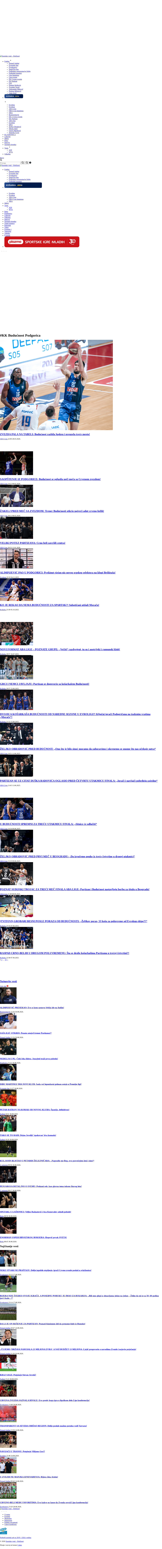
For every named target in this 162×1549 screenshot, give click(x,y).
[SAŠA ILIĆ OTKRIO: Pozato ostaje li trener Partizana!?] (8, 1029)
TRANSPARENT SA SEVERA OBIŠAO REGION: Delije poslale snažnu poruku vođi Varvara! (43, 1426)
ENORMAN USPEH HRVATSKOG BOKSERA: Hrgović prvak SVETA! (33, 1237)
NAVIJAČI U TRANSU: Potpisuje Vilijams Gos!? (22, 1451)
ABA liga (12, 121)
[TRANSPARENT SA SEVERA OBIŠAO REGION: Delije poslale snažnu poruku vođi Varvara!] (8, 1422)
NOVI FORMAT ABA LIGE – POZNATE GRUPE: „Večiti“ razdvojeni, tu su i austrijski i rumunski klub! (60, 649)
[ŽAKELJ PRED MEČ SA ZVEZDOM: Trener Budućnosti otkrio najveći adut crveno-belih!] (16, 506)
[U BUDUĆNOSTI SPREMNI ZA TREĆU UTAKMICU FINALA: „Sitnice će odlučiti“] (16, 819)
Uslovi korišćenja (10, 1524)
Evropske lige (13, 65)
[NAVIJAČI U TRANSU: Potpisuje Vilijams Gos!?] (8, 1447)
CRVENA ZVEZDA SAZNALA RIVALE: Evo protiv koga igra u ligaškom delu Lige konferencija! (45, 1400)
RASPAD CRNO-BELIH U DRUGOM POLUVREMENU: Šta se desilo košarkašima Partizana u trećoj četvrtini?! (64, 953)
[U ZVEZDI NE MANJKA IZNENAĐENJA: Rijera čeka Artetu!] (8, 1473)
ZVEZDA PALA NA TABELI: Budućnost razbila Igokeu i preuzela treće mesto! (45, 434)
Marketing (8, 1518)
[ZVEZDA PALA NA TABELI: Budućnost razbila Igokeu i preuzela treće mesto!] (56, 429)
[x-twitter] (5, 250)
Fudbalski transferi (15, 73)
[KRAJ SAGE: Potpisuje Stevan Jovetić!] (8, 1370)
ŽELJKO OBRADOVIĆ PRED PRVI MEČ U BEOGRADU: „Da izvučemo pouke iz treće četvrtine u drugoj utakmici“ (67, 856)
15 (6, 960)
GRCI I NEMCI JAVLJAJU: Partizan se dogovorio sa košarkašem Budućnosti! (44, 683)
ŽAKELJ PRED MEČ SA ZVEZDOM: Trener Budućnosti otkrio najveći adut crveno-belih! (52, 511)
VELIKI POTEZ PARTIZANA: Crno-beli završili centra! (32, 542)
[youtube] (7, 250)
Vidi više (3, 986)
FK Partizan (13, 81)
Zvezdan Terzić (14, 87)
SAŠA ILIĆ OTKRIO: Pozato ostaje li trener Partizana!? (26, 1033)
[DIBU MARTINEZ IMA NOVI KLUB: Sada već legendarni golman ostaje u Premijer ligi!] (8, 1080)
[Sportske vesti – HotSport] (10, 56)
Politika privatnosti (10, 1522)
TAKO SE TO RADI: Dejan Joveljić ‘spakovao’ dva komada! (28, 1135)
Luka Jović (13, 93)
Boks (2, 1216)
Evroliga (12, 105)
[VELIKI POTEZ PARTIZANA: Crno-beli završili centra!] (16, 538)
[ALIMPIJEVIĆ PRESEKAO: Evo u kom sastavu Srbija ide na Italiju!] (8, 1003)
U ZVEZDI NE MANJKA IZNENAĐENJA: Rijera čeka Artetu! (29, 1477)
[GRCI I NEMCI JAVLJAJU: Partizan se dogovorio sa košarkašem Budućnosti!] (16, 679)
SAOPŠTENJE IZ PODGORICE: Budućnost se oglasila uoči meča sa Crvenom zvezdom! (50, 479)
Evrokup (12, 107)
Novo (2, 158)
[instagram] (1, 250)
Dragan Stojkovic (15, 85)
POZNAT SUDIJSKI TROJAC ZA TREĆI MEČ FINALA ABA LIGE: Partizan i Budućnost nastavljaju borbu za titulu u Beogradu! (74, 889)
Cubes (19, 1545)
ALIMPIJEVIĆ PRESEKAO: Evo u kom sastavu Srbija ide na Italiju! (32, 1007)
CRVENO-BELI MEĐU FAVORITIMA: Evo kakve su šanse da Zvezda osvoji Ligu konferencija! (44, 1502)
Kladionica (4, 1063)
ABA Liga (12, 109)
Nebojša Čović (14, 133)
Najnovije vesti (8, 981)
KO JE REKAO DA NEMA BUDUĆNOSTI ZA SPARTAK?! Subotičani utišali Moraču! (49, 605)
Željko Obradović (15, 127)
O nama (7, 1514)
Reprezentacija (14, 115)
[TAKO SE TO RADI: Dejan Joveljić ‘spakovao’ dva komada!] (8, 1131)
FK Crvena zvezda (15, 79)
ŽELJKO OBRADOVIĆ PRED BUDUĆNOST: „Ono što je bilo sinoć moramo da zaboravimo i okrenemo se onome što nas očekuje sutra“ (78, 748)
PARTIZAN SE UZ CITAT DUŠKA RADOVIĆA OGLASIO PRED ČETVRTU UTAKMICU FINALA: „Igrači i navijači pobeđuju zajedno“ (79, 780)
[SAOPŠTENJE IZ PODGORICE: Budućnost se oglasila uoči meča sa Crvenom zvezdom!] (16, 474)
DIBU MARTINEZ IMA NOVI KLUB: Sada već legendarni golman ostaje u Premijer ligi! (40, 1084)
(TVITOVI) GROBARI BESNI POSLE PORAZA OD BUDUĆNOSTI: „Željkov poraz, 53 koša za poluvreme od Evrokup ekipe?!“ (73, 921)
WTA (11, 152)
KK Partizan (13, 119)
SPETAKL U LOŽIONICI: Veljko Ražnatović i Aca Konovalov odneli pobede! (35, 1212)
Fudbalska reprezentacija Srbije (20, 71)
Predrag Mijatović (15, 91)
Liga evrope (13, 77)
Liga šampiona (14, 75)
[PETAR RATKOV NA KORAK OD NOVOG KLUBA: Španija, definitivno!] (8, 1105)
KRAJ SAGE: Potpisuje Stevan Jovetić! (18, 1375)
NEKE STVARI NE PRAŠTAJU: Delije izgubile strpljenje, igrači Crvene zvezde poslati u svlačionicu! (45, 1270)
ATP (10, 150)
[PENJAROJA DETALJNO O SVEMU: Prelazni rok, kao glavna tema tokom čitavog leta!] (8, 1182)
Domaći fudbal (14, 63)
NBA (11, 113)
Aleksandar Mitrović (16, 89)
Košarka (3, 610)
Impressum (8, 1520)
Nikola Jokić (13, 129)
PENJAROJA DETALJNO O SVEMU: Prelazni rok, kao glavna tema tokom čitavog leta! (41, 1186)
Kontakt (7, 1516)
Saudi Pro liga (14, 69)
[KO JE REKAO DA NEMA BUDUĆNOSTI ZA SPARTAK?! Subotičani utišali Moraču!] (16, 600)
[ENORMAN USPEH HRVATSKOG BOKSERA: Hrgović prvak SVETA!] (8, 1233)
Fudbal (2, 1114)
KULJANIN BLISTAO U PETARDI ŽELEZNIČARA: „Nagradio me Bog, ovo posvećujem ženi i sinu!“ (47, 1161)
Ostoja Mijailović (15, 131)
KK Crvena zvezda (15, 117)
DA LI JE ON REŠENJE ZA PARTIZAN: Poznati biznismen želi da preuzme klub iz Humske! (42, 1324)
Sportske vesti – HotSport (15, 1541)
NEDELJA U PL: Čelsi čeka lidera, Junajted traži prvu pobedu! (29, 1059)
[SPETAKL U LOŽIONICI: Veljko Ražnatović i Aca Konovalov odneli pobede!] (8, 1207)
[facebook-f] (3, 250)
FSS (10, 83)
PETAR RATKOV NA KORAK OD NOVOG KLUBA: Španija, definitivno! (34, 1109)
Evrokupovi (13, 67)
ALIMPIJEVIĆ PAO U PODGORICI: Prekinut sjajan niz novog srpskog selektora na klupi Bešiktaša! (57, 572)
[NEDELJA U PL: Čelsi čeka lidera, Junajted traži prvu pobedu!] (8, 1054)
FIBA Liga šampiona (16, 111)
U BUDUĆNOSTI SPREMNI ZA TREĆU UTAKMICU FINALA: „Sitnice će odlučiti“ (48, 824)
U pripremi (4, 1165)
